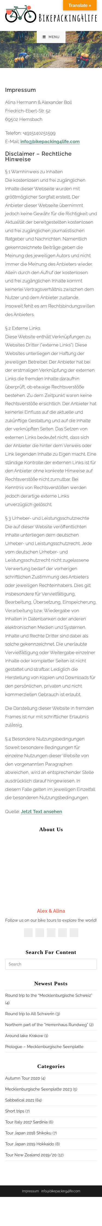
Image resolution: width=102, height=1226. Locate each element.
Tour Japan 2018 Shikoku (28, 1133)
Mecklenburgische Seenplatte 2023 (38, 1089)
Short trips (14, 1111)
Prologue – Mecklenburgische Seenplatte (44, 1046)
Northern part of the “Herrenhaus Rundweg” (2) (49, 1024)
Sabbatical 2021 (19, 1100)
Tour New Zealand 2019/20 (31, 1155)
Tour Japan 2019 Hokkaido (29, 1144)
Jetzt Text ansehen (41, 811)
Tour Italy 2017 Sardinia (26, 1122)
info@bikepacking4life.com (50, 141)
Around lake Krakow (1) (26, 1035)
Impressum (30, 1191)
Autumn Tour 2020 (22, 1078)
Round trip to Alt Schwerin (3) (32, 1013)
